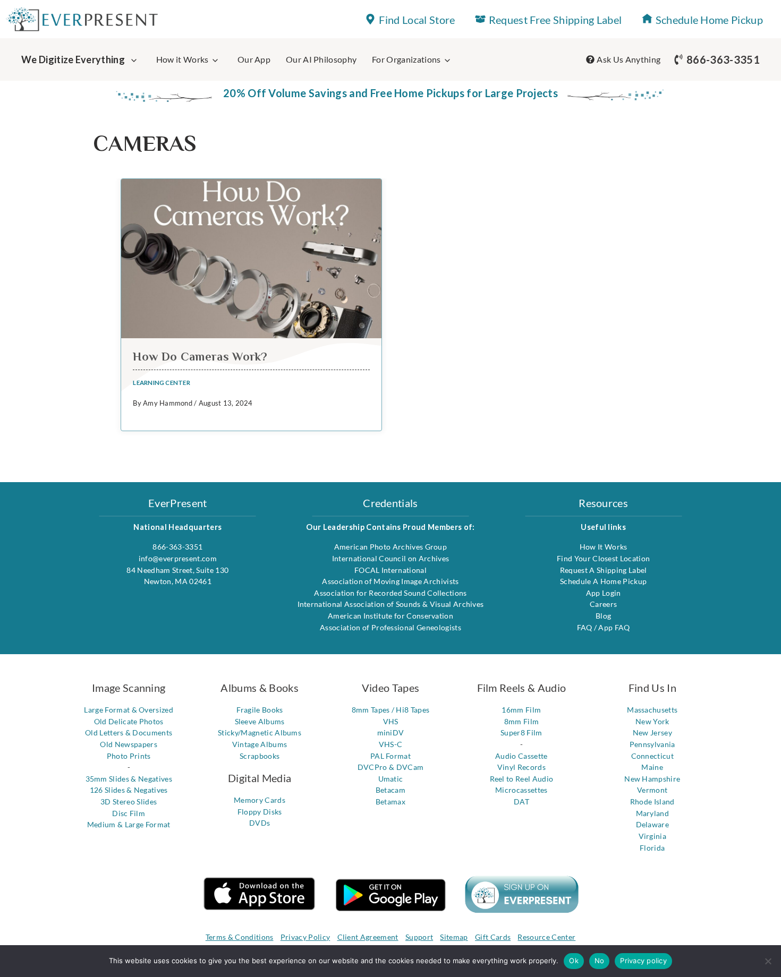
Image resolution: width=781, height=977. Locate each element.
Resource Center (546, 936)
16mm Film (521, 709)
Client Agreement (367, 936)
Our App (253, 59)
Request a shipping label (603, 570)
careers (603, 604)
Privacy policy (643, 960)
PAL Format (390, 755)
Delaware (652, 824)
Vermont (652, 789)
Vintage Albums (259, 744)
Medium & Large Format (129, 824)
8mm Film (521, 721)
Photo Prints (129, 755)
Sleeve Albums (260, 721)
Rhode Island (652, 801)
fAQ (585, 627)
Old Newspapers (128, 744)
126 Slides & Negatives (129, 789)
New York (652, 721)
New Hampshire (652, 778)
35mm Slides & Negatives (129, 778)
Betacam (390, 789)
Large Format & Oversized (128, 709)
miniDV (390, 732)
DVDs (259, 822)
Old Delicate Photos (129, 721)
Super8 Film (521, 732)
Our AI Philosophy (321, 59)
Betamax (390, 801)
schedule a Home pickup (603, 581)
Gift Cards (493, 936)
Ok (574, 960)
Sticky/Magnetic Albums (259, 732)
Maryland (652, 813)
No (600, 960)
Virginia (653, 836)
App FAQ (614, 627)
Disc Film (128, 813)
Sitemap (454, 936)
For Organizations (406, 59)
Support (419, 936)
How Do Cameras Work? (200, 356)
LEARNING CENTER (161, 382)
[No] (767, 961)
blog (603, 615)
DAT (521, 801)
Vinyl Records (521, 767)
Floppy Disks (259, 811)
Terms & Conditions (240, 936)
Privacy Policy (305, 936)
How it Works (182, 59)
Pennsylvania (652, 744)
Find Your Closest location (603, 558)
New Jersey (652, 732)
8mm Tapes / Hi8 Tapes (391, 709)
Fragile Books (259, 709)
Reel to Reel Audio (522, 778)
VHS (390, 721)
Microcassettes (521, 789)
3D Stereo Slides (128, 801)
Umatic (390, 778)
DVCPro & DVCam (390, 767)
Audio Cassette (521, 755)
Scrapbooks (259, 755)
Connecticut (652, 755)
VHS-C (391, 744)
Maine (652, 767)
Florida (652, 847)
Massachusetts (652, 709)
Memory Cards (259, 799)
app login (603, 592)
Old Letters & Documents (128, 732)
